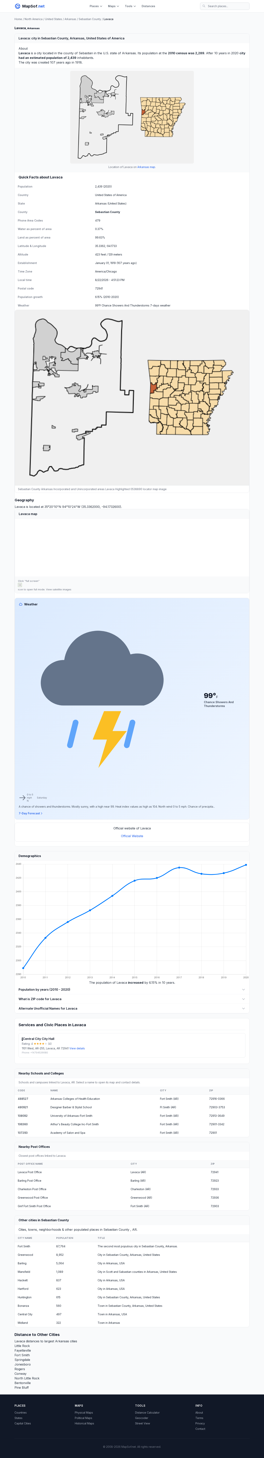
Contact (200, 1428)
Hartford (23, 1288)
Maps (112, 6)
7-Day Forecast (29, 813)
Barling (22, 1263)
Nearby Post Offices (34, 1147)
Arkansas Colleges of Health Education (75, 1098)
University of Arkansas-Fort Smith (71, 1115)
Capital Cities (22, 1423)
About (199, 1412)
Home (18, 19)
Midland (23, 1322)
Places (94, 6)
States (18, 1418)
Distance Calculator (147, 1412)
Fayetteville (22, 1350)
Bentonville (22, 1383)
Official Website (132, 836)
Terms (199, 1418)
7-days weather (160, 305)
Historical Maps (84, 1423)
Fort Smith (24, 1246)
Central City (25, 1314)
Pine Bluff (21, 1387)
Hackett (23, 1280)
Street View (142, 1423)
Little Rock (22, 1346)
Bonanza (23, 1305)
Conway (20, 1374)
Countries (20, 1412)
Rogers (19, 1369)
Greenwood (25, 1254)
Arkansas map (146, 167)
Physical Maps (84, 1412)
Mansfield (24, 1271)
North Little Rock (26, 1378)
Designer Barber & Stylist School (71, 1107)
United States (53, 19)
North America (34, 19)
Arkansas (70, 19)
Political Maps (83, 1418)
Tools (128, 6)
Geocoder (141, 1418)
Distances (148, 6)
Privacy (200, 1423)
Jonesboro (22, 1364)
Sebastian (86, 53)
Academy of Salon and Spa (67, 1132)
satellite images (62, 589)
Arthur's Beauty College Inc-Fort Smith (74, 1124)
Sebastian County (90, 19)
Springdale (22, 1360)
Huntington (25, 1297)
